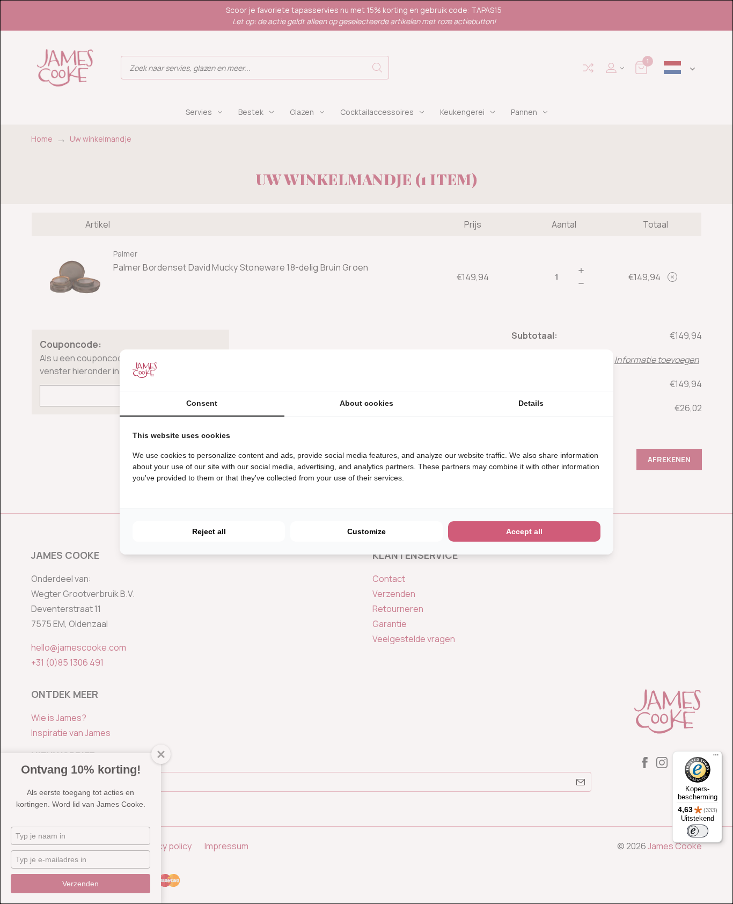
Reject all (209, 531)
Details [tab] (531, 403)
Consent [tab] (201, 403)
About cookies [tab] (366, 403)
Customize (366, 531)
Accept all (524, 531)
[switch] (697, 831)
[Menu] (715, 757)
